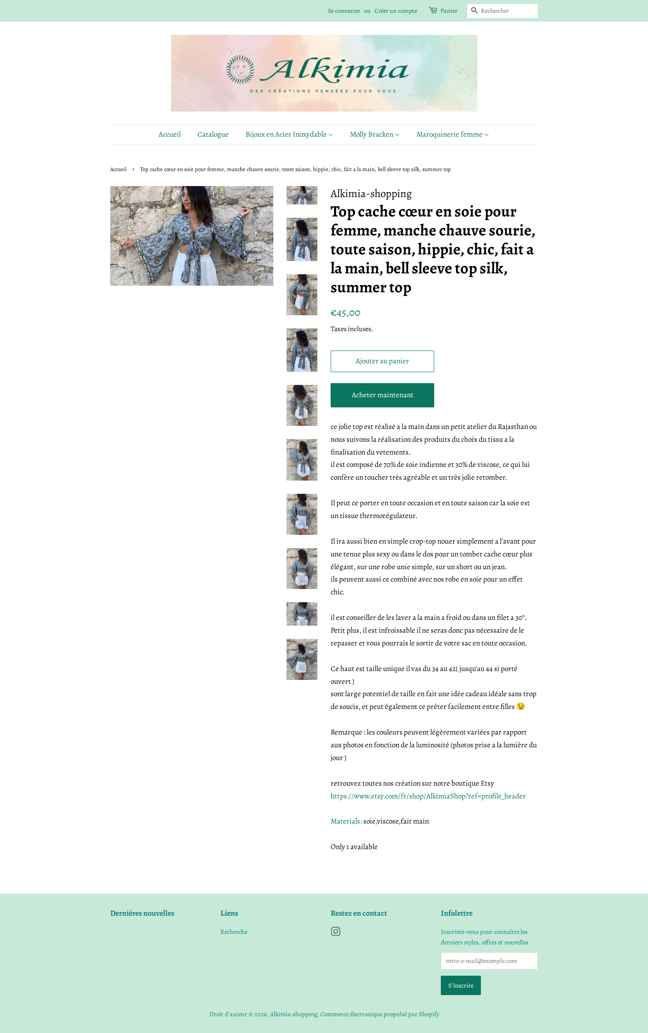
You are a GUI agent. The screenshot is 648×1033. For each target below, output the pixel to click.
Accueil (170, 134)
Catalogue (213, 134)
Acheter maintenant (382, 395)
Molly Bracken (372, 134)
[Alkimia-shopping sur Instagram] (335, 933)
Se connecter (344, 11)
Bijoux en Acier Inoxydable (287, 134)
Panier (448, 11)
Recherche (233, 931)
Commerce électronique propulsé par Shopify (379, 1014)
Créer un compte (396, 11)
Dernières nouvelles (142, 913)
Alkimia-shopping (293, 1014)
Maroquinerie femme (450, 134)
